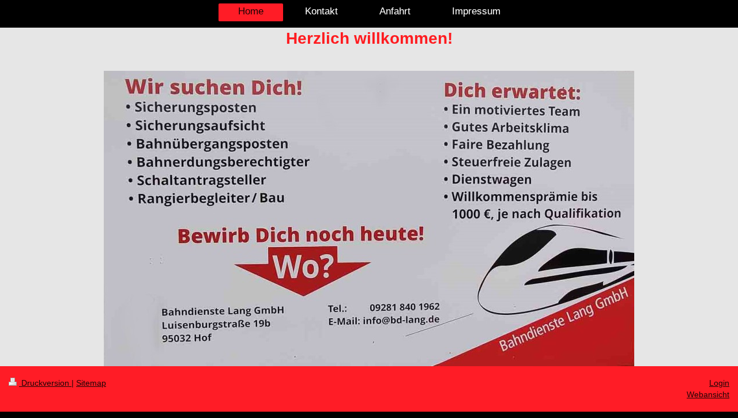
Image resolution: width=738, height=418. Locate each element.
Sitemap (91, 382)
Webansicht (708, 394)
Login (719, 382)
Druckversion (45, 382)
